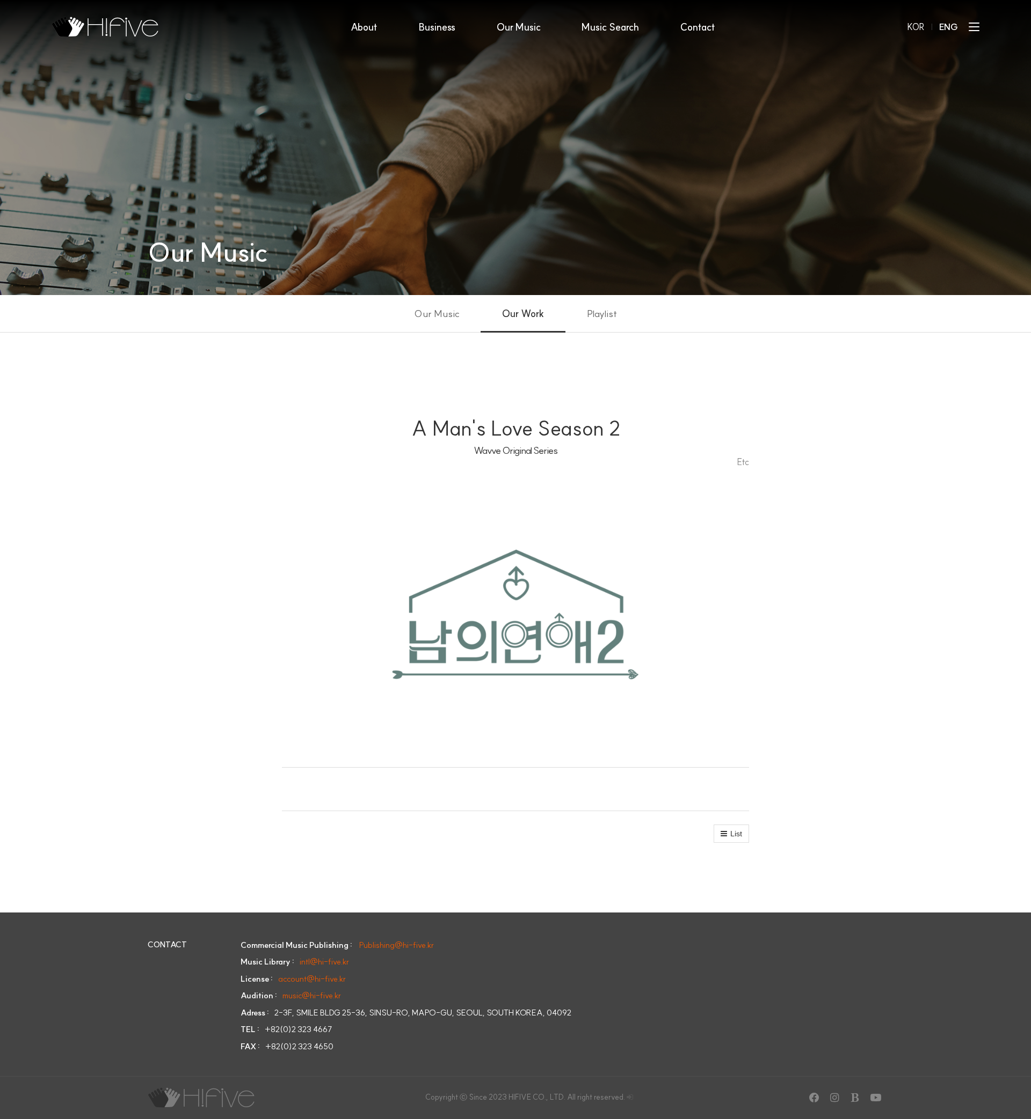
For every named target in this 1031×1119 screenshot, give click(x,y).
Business (437, 27)
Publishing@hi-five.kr (396, 945)
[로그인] (630, 1097)
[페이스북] (814, 1097)
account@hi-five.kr (312, 979)
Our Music (519, 27)
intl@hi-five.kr (324, 961)
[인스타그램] (834, 1097)
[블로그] (855, 1097)
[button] (731, 833)
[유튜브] (875, 1097)
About (364, 27)
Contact (697, 27)
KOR (916, 26)
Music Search (610, 27)
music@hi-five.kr (311, 995)
